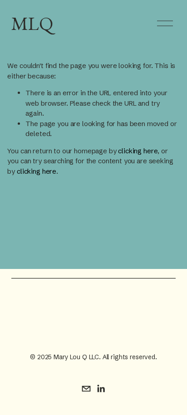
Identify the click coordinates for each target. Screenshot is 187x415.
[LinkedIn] (100, 388)
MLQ (32, 23)
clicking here (137, 150)
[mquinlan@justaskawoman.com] (86, 388)
